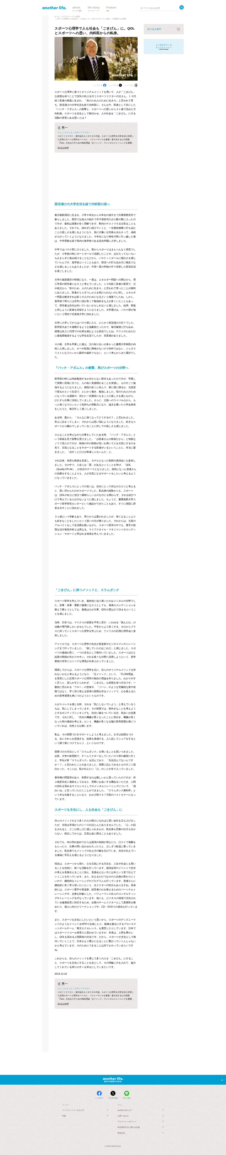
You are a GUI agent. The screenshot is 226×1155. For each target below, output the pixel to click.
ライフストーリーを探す (71, 16)
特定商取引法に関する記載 (129, 1127)
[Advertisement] (96, 174)
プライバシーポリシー (127, 1122)
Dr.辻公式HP (63, 148)
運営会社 (121, 1133)
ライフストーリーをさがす (73, 1110)
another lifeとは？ (125, 1110)
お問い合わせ (123, 1116)
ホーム (57, 16)
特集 (64, 1116)
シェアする (97, 85)
